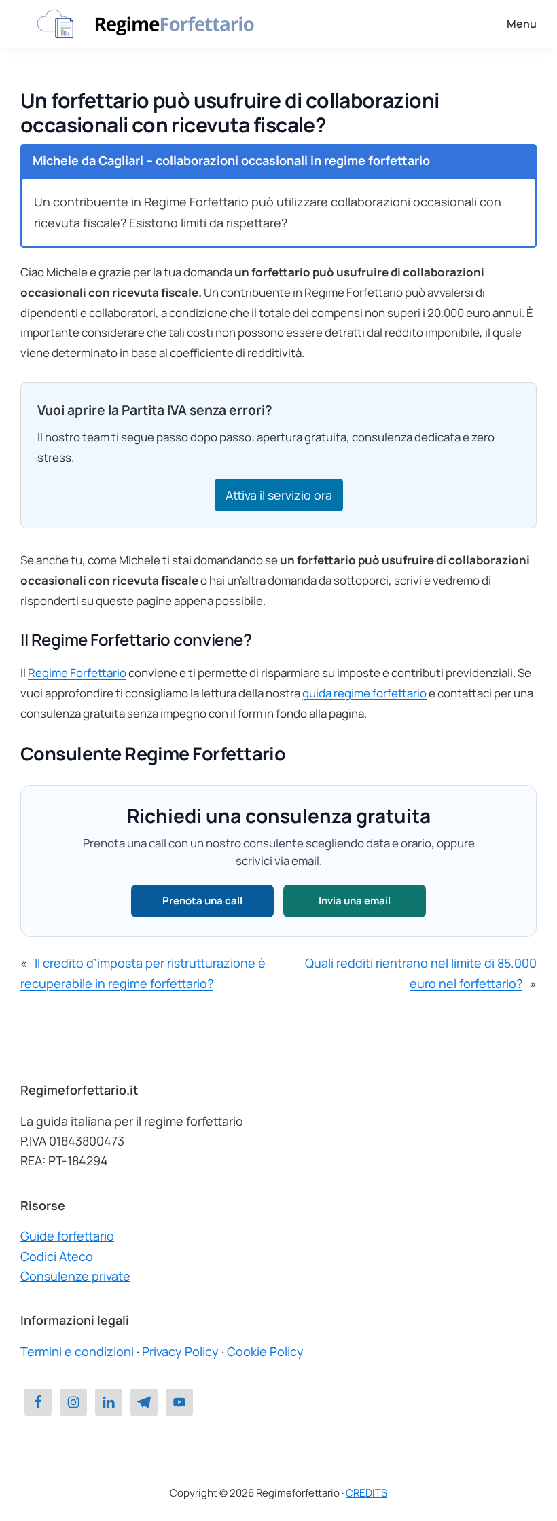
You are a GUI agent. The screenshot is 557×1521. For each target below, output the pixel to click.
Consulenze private (75, 1276)
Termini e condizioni (77, 1351)
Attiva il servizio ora (279, 495)
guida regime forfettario (364, 693)
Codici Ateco (56, 1256)
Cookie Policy (265, 1351)
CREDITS (366, 1493)
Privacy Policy (180, 1351)
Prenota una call (202, 901)
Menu (522, 23)
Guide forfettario (67, 1236)
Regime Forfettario (77, 672)
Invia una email (355, 901)
